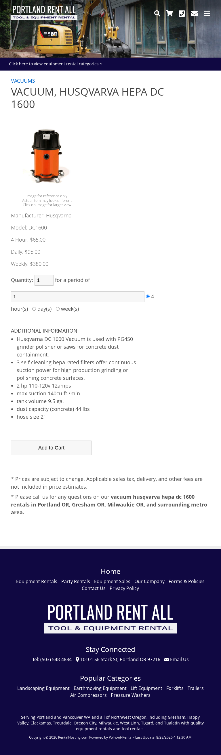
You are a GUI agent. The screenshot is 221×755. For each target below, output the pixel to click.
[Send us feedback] (194, 13)
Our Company (149, 581)
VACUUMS (23, 80)
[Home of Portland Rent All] (110, 637)
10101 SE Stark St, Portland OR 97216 (119, 659)
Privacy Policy (124, 588)
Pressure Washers (130, 695)
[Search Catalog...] (157, 13)
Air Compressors (88, 695)
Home (110, 571)
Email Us (179, 659)
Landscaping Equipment (43, 688)
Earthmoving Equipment (100, 688)
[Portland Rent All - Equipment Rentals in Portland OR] (44, 18)
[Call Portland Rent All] (182, 13)
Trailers (196, 688)
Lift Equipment (146, 688)
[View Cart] (169, 13)
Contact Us (94, 588)
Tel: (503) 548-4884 (52, 659)
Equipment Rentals (36, 581)
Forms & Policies (187, 581)
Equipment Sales (112, 581)
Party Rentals (75, 581)
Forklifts (175, 688)
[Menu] (207, 13)
